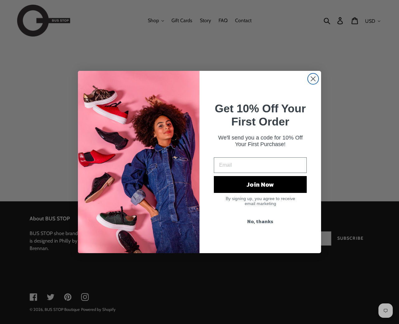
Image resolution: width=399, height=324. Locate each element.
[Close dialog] (313, 78)
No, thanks (260, 221)
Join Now (260, 184)
